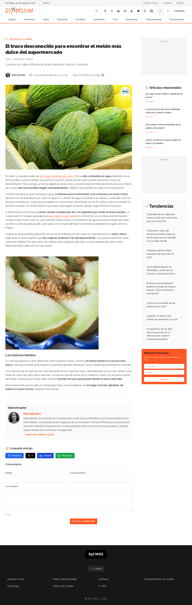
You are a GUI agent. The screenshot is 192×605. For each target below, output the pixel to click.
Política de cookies (63, 586)
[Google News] (151, 11)
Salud (46, 19)
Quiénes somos (150, 3)
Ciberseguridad (153, 19)
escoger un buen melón (63, 216)
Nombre (8, 473)
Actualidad (99, 19)
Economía (62, 19)
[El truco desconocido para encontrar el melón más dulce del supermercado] (125, 91)
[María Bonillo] (7, 75)
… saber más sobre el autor (38, 434)
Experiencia (131, 19)
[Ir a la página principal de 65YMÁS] (19, 11)
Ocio (115, 19)
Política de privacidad (64, 579)
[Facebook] (105, 11)
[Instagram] (125, 11)
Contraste (179, 11)
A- (161, 11)
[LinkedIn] (118, 11)
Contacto (103, 579)
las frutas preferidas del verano (57, 176)
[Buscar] (96, 11)
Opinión (12, 19)
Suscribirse (164, 379)
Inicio (7, 59)
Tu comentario (11, 486)
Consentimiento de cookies (159, 579)
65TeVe (180, 3)
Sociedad (80, 19)
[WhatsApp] (144, 11)
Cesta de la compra (20, 39)
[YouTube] (131, 11)
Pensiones (29, 19)
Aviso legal (13, 586)
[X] (111, 11)
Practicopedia (177, 19)
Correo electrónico (78, 473)
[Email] (138, 11)
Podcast (167, 3)
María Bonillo (18, 75)
